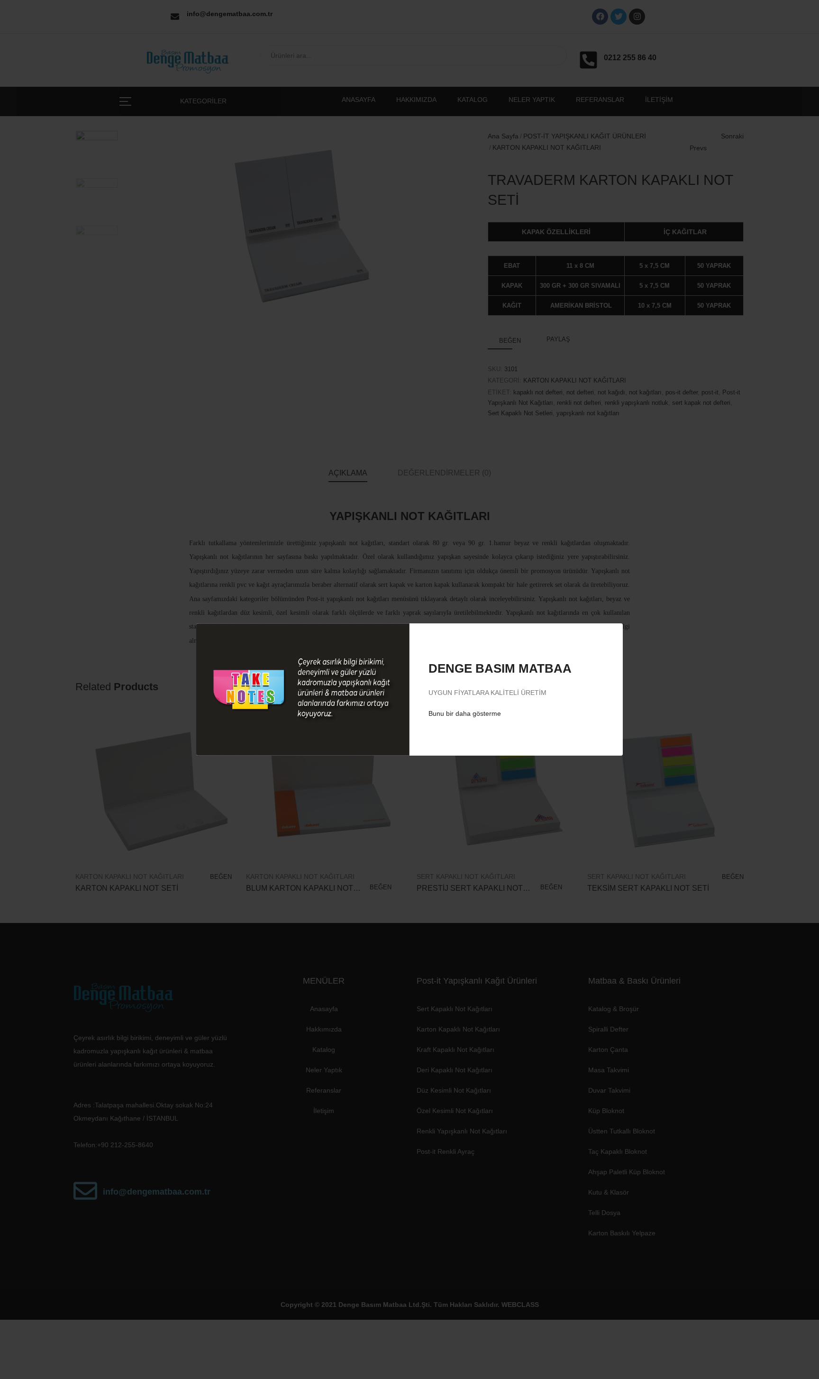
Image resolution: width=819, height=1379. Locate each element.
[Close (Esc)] (605, 638)
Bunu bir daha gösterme (464, 713)
